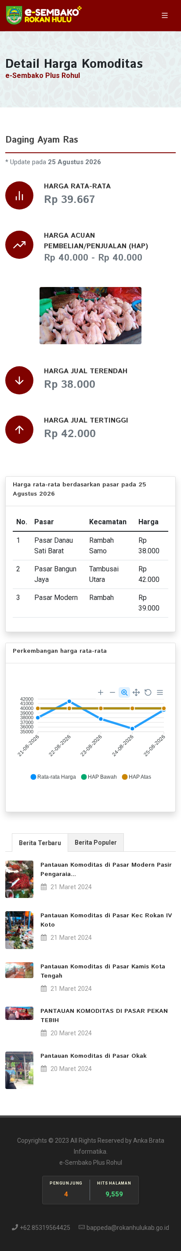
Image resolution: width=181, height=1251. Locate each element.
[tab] (40, 842)
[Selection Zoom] (124, 692)
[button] (53, 776)
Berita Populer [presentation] (96, 842)
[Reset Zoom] (148, 692)
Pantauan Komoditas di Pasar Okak (93, 1056)
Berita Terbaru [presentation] (40, 842)
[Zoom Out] (112, 692)
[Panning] (136, 692)
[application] (90, 734)
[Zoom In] (100, 692)
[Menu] (160, 692)
